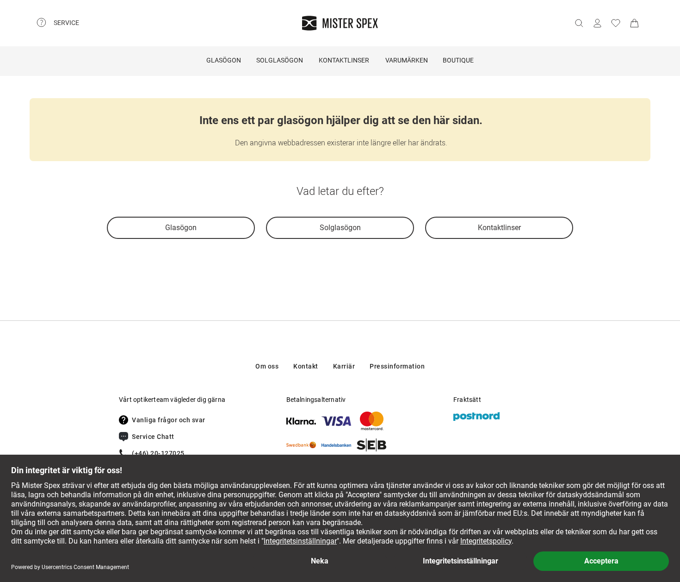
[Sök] (578, 23)
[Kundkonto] (597, 23)
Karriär (344, 366)
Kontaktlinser (344, 60)
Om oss (266, 366)
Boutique (458, 60)
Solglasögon (279, 60)
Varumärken (406, 60)
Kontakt (305, 366)
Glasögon (223, 60)
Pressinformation (397, 366)
